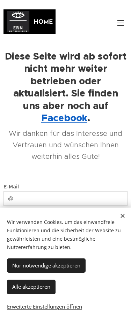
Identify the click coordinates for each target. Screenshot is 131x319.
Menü (121, 23)
